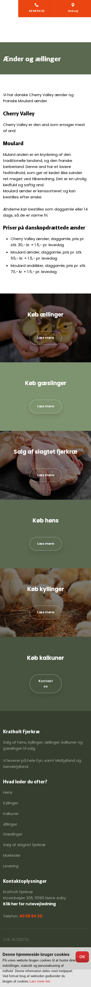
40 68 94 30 (30, 916)
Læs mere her (40, 981)
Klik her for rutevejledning (29, 904)
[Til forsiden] (45, 29)
